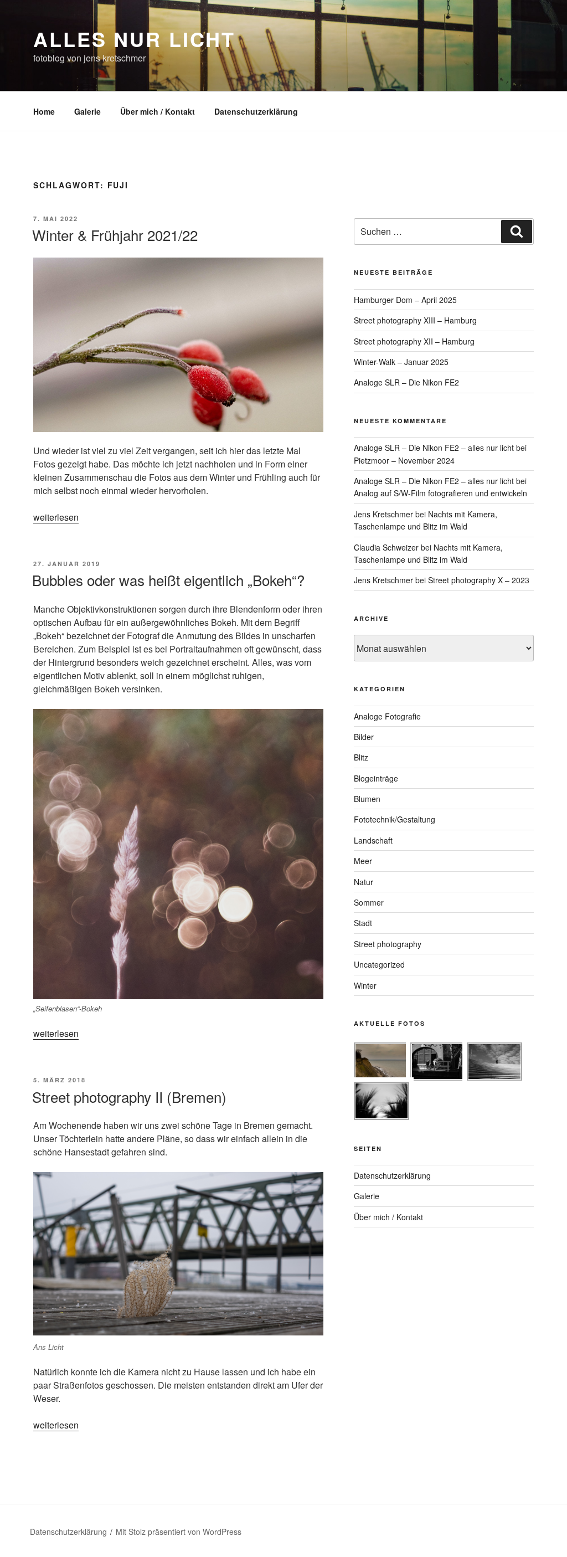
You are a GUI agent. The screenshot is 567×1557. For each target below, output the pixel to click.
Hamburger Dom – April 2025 (405, 299)
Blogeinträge (376, 778)
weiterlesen (56, 517)
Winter (365, 985)
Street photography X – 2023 (478, 579)
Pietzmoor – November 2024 (404, 460)
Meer (363, 860)
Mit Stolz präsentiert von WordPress (178, 1531)
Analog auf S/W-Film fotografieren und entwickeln (440, 493)
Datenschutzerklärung (256, 111)
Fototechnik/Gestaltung (394, 819)
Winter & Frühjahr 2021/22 (115, 234)
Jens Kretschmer (383, 514)
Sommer (369, 902)
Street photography (387, 943)
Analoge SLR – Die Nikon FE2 (406, 382)
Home (44, 111)
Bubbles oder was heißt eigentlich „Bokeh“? (168, 579)
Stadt (363, 922)
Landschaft (373, 840)
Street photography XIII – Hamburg (415, 320)
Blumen (367, 798)
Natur (363, 881)
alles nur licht (134, 38)
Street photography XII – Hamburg (414, 341)
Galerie (87, 111)
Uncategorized (379, 964)
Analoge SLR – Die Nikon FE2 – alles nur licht (434, 447)
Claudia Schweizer (386, 547)
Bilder (364, 736)
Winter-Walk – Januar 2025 (401, 361)
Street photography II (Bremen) (129, 1096)
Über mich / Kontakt (157, 111)
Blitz (361, 757)
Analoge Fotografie (387, 716)
